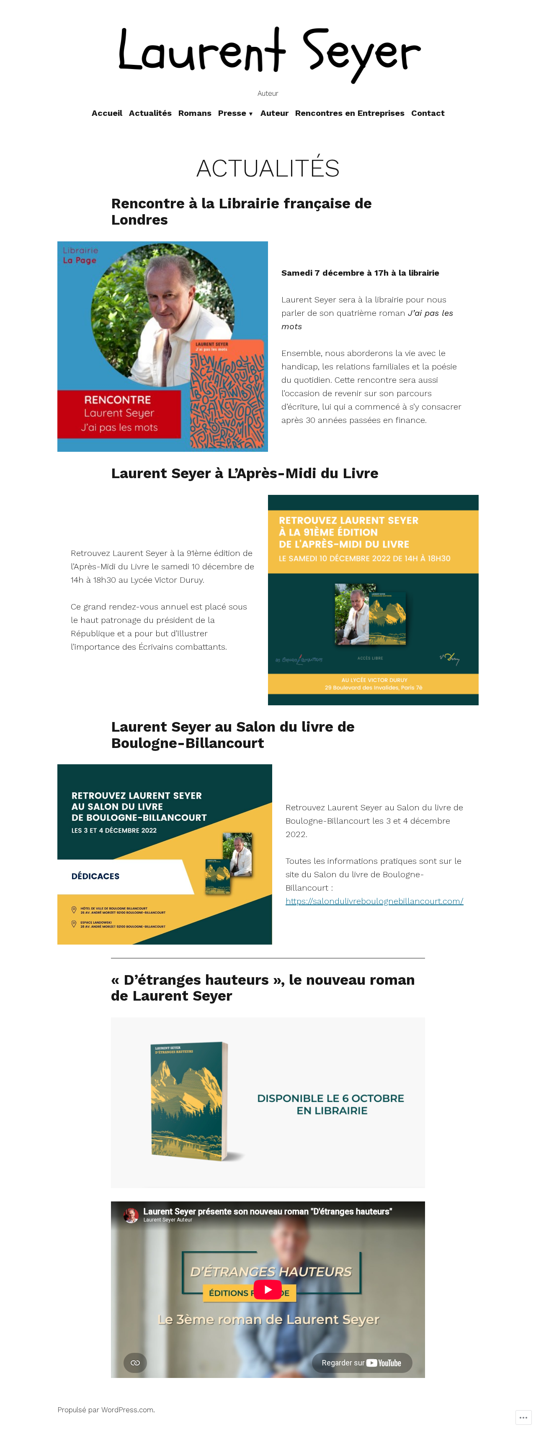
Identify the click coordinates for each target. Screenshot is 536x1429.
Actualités (150, 113)
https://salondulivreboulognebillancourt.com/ (375, 901)
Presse (232, 113)
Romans (194, 113)
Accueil (107, 113)
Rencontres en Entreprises (350, 113)
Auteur (274, 113)
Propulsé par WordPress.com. (106, 1410)
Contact (428, 113)
